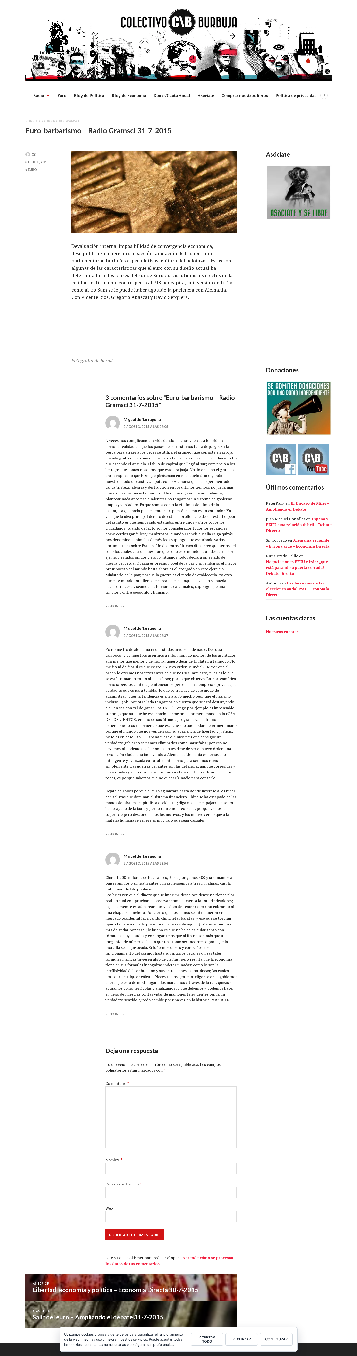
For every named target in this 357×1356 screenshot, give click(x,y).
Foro (62, 95)
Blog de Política (89, 95)
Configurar (276, 1339)
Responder (115, 606)
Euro (32, 169)
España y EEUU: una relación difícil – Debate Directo (299, 524)
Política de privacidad (296, 95)
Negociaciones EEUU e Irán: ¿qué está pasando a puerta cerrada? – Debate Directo (297, 567)
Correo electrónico (123, 1184)
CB (34, 154)
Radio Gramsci (66, 121)
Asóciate (206, 95)
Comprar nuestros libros (244, 95)
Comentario (117, 1083)
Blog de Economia (129, 95)
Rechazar (241, 1339)
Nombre (113, 1160)
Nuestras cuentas (282, 631)
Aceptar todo (207, 1339)
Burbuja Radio (39, 121)
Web (109, 1208)
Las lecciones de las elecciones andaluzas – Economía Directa (297, 588)
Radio (38, 95)
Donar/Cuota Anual (171, 95)
